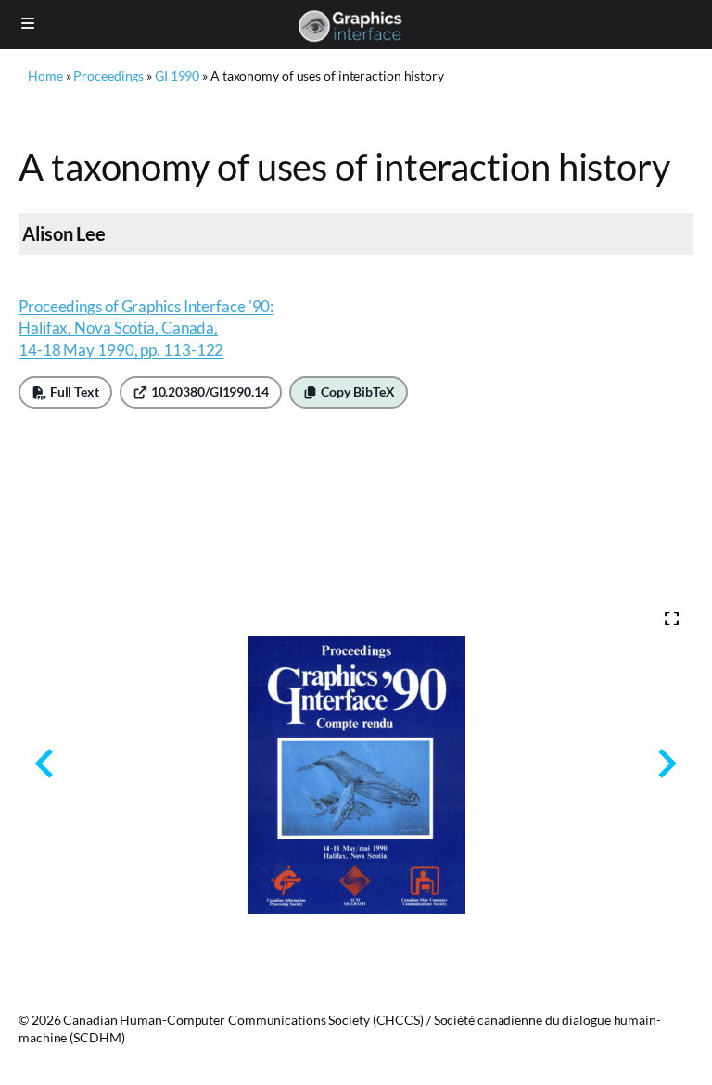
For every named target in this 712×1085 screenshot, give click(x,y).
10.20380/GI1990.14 (208, 392)
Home (45, 75)
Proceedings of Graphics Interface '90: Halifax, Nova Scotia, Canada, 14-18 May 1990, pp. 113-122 (146, 328)
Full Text (73, 392)
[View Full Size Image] (672, 619)
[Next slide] (665, 764)
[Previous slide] (46, 764)
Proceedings (108, 75)
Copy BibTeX (356, 392)
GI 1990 (177, 75)
